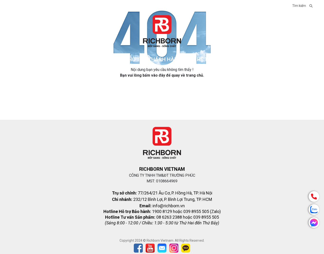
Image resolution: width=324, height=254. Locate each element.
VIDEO (60, 6)
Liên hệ (252, 6)
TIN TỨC (43, 6)
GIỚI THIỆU (21, 6)
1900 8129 (276, 5)
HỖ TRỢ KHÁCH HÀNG (154, 59)
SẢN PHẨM (99, 59)
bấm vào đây (154, 75)
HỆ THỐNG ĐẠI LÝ (218, 59)
